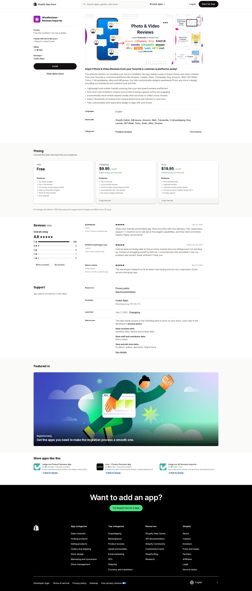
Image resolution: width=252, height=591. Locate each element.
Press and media (191, 549)
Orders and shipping (81, 549)
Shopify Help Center (155, 533)
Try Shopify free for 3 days (126, 508)
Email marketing (116, 554)
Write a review (42, 265)
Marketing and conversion (84, 559)
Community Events (154, 549)
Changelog (134, 312)
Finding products (79, 538)
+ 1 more (189, 56)
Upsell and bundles (117, 549)
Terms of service (61, 583)
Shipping (112, 564)
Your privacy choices (111, 583)
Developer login (41, 583)
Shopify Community (155, 544)
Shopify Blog (151, 554)
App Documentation (125, 292)
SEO (110, 559)
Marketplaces (115, 538)
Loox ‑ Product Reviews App (118, 464)
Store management (80, 564)
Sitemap (94, 583)
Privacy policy (122, 288)
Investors (187, 544)
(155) (40, 50)
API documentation (154, 538)
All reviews (60, 265)
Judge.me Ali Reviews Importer (182, 464)
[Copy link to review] (97, 225)
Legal (185, 564)
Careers (187, 538)
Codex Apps (39, 58)
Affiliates (187, 559)
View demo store (55, 73)
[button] (63, 468)
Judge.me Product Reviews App (56, 464)
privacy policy (135, 323)
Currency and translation (120, 569)
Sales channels (78, 533)
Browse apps (156, 4)
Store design (77, 554)
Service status (190, 569)
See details (121, 352)
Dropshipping (114, 533)
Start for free (208, 4)
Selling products (79, 544)
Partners (187, 554)
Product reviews (124, 131)
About (186, 533)
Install (55, 66)
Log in (193, 4)
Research (150, 559)
